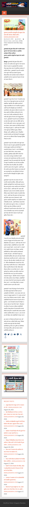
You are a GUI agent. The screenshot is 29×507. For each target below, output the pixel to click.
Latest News (15, 41)
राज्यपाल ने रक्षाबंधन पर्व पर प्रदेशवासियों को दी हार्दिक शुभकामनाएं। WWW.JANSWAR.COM (14, 480)
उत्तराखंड (20, 41)
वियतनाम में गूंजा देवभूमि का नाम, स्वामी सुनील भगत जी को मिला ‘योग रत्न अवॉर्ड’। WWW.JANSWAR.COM (13, 489)
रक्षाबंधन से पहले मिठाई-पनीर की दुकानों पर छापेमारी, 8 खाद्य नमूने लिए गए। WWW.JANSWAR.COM (14, 433)
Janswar (19, 39)
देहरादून (20, 43)
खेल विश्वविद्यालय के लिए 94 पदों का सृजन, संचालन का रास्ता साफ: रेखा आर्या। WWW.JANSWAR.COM (13, 414)
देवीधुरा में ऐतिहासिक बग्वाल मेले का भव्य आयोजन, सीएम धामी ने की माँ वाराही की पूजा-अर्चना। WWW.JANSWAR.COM (14, 442)
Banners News (7, 41)
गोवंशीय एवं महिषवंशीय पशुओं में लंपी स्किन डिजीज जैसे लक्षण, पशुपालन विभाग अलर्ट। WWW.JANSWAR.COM (14, 423)
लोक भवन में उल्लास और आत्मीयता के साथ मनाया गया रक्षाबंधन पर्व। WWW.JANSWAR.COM (13, 452)
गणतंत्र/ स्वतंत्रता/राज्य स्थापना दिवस (11, 43)
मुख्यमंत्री (6, 45)
